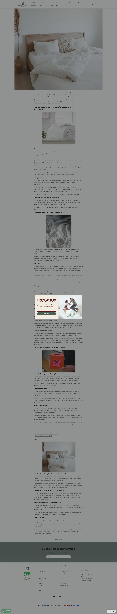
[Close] (80, 296)
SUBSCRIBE (46, 313)
